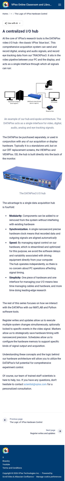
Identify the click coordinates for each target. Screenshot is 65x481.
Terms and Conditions (12, 468)
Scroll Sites (8, 477)
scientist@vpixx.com (35, 384)
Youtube (6, 464)
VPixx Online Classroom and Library (31, 4)
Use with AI (13, 23)
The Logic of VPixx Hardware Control (31, 14)
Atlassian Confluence (24, 477)
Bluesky (6, 461)
